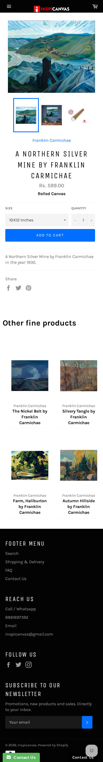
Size (8, 208)
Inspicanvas (27, 745)
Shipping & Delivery (24, 561)
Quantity (78, 208)
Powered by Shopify (53, 745)
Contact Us (15, 578)
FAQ (8, 570)
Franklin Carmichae (51, 140)
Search (12, 553)
